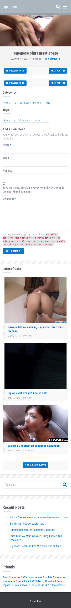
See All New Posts (35, 465)
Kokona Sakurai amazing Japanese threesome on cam (38, 517)
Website (7, 170)
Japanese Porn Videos (15, 585)
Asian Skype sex (11, 577)
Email (7, 157)
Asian (7, 102)
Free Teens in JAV (39, 585)
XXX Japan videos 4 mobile (37, 577)
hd (15, 120)
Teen (46, 120)
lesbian (36, 120)
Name (7, 144)
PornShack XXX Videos (30, 581)
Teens (47, 102)
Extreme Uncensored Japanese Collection (34, 445)
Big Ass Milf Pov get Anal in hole (27, 393)
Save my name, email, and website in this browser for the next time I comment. (34, 189)
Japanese (24, 102)
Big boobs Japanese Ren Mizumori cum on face (35, 546)
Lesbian (37, 102)
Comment (9, 198)
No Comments (52, 58)
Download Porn (53, 581)
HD (15, 102)
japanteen (10, 7)
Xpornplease (58, 585)
